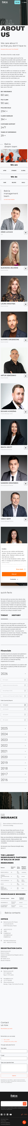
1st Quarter (5, 705)
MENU (24, 2)
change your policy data (10, 1041)
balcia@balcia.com (8, 978)
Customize (13, 579)
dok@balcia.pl (7, 937)
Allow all (14, 574)
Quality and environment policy (10, 685)
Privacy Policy (3, 1120)
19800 (5, 931)
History (16, 615)
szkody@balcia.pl (8, 935)
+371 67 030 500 (8, 980)
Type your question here (7, 1062)
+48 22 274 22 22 (8, 929)
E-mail (2, 1055)
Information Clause (4, 1119)
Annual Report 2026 (7, 690)
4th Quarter (5, 720)
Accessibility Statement (5, 1124)
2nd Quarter (5, 709)
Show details (19, 569)
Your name (3, 1048)
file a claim (7, 1039)
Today (4, 615)
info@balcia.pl (7, 933)
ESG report (5, 679)
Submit (14, 1075)
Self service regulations (5, 1122)
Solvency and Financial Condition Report (12, 696)
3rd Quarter (5, 714)
